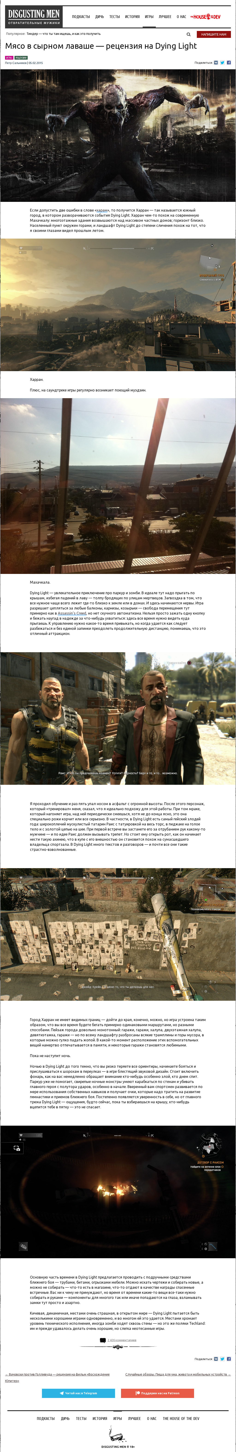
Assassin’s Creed (72, 613)
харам (102, 210)
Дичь (99, 16)
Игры (149, 16)
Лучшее (165, 16)
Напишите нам (213, 34)
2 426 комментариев (122, 1340)
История (132, 16)
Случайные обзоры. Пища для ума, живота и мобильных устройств (178, 1374)
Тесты (114, 16)
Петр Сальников (16, 63)
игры (9, 57)
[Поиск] (189, 34)
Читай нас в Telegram (81, 1393)
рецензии (21, 57)
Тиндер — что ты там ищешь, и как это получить (64, 34)
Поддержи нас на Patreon (160, 1393)
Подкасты (81, 16)
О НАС (181, 16)
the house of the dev (205, 16)
